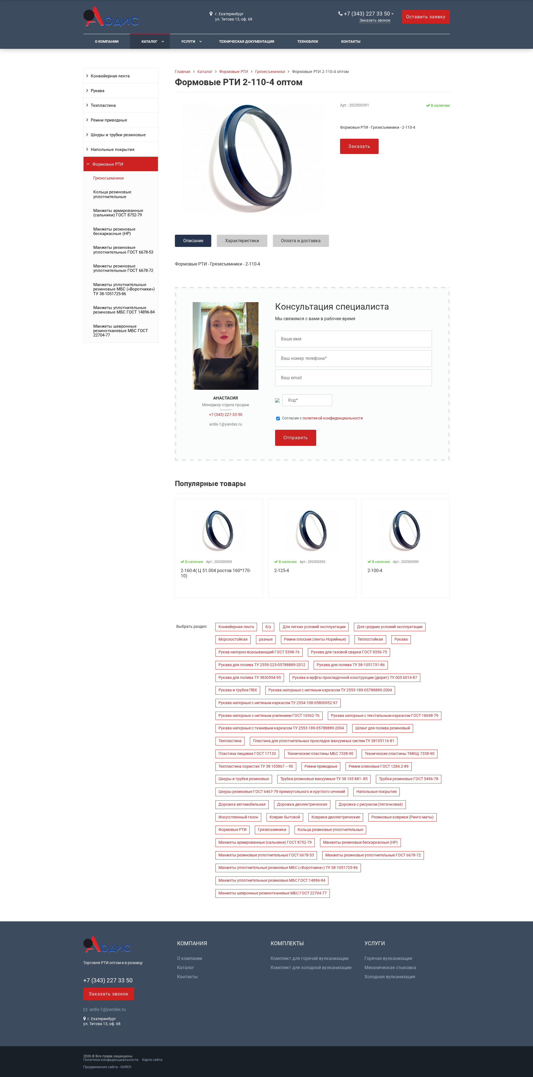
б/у (268, 627)
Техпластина (103, 105)
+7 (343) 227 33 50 (367, 14)
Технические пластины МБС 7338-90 (320, 753)
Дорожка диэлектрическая (302, 804)
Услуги (188, 41)
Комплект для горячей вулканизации (309, 958)
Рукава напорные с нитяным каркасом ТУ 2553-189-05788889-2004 (330, 690)
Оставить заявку (426, 16)
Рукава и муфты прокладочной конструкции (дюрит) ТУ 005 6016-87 (354, 677)
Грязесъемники (108, 178)
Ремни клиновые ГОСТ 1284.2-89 (379, 766)
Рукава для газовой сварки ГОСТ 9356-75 (349, 652)
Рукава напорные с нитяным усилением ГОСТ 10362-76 (269, 715)
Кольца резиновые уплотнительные (112, 194)
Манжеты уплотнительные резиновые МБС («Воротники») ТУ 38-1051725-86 (124, 289)
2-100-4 (375, 570)
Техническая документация (246, 41)
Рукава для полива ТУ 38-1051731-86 (351, 665)
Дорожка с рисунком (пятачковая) (371, 804)
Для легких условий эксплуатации (314, 627)
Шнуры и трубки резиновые (118, 134)
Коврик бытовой (285, 817)
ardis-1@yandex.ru (225, 424)
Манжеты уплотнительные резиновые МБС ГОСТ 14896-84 (124, 310)
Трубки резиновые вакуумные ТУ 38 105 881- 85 (324, 779)
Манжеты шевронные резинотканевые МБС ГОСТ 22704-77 (120, 331)
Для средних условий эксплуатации (390, 627)
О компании (107, 41)
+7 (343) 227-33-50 (225, 414)
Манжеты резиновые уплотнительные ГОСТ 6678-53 (123, 249)
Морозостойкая (233, 639)
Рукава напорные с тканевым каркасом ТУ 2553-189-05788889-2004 (281, 728)
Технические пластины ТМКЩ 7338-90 (399, 753)
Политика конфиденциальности (111, 1060)
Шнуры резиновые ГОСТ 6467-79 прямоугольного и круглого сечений (281, 791)
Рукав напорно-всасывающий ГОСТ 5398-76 (259, 652)
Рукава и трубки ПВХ (237, 690)
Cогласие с (322, 418)
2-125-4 (281, 570)
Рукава (97, 90)
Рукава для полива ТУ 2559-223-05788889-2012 (261, 665)
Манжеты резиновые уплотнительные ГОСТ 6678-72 (123, 268)
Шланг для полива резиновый (382, 728)
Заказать (359, 146)
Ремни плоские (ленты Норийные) (315, 639)
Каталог (149, 41)
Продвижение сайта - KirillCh (107, 1067)
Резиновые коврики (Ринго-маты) (402, 817)
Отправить (295, 437)
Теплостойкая (370, 639)
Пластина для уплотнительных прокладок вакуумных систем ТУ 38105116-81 (323, 741)
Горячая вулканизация (388, 958)
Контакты (350, 41)
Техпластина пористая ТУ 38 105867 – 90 (255, 766)
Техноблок (307, 41)
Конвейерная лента (110, 76)
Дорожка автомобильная (242, 804)
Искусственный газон (238, 817)
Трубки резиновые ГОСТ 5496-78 (408, 779)
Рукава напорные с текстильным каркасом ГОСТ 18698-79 (384, 715)
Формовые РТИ (107, 164)
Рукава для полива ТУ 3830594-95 (249, 677)
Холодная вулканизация (389, 977)
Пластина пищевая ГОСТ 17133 (247, 753)
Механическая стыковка (390, 967)
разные (266, 639)
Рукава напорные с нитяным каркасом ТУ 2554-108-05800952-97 (278, 703)
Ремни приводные (109, 120)
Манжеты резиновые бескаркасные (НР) (114, 231)
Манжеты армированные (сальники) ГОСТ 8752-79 (118, 213)
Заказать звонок (375, 20)
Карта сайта (152, 1060)
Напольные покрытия (112, 149)
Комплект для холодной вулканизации (311, 967)
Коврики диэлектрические (335, 817)
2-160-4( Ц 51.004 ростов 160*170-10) (216, 573)
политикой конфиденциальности (333, 418)
